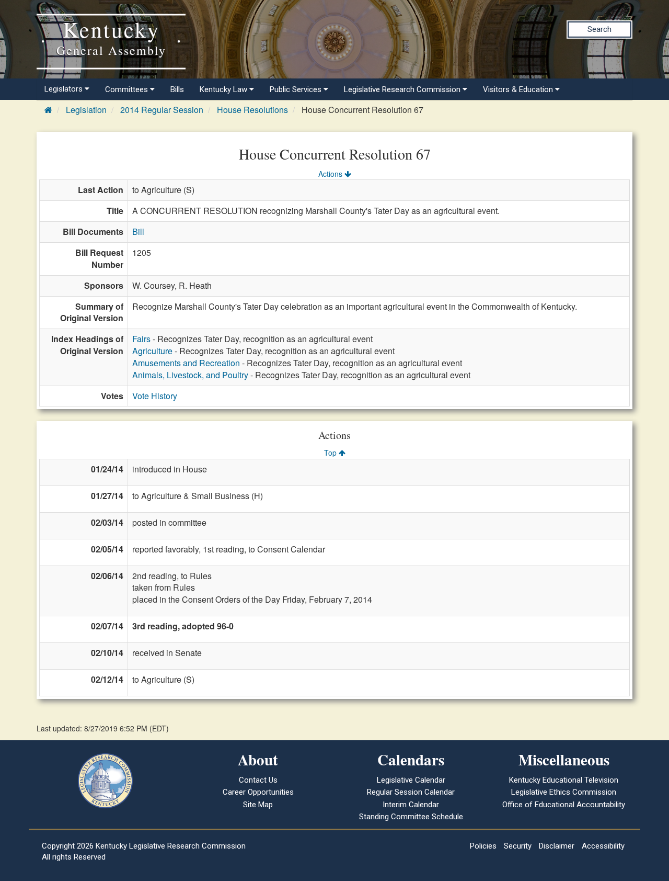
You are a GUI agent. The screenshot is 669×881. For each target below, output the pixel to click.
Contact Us (258, 780)
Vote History (154, 396)
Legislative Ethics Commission (563, 792)
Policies (483, 846)
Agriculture (152, 351)
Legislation (86, 110)
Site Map (258, 804)
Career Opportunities (258, 792)
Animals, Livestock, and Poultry (190, 375)
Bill (138, 231)
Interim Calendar (411, 804)
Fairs (141, 339)
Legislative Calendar (411, 780)
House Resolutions (252, 110)
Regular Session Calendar (411, 792)
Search (599, 29)
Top (331, 452)
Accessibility (603, 846)
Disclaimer (556, 846)
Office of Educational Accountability (563, 804)
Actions (331, 173)
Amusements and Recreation (186, 363)
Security (518, 846)
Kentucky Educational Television (563, 780)
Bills (177, 89)
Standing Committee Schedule (411, 816)
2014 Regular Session (161, 110)
